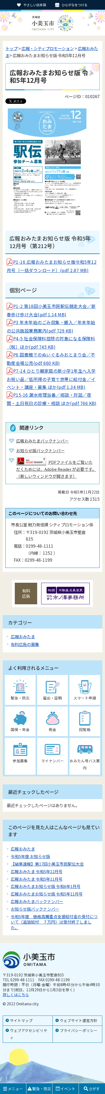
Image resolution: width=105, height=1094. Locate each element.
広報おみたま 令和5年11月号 (36, 879)
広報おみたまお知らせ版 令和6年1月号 (45, 886)
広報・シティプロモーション (48, 48)
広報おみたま (23, 636)
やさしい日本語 (34, 4)
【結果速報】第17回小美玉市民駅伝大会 (47, 864)
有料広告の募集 (25, 644)
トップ (11, 48)
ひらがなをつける (75, 4)
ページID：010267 (82, 96)
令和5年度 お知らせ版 (30, 856)
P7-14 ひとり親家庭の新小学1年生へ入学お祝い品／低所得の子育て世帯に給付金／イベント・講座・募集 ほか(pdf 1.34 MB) (51, 379)
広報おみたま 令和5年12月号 (36, 871)
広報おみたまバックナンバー (37, 901)
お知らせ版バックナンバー (35, 909)
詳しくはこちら (16, 994)
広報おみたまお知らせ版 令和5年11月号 (47, 894)
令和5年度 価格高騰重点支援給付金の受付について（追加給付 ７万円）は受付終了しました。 (54, 922)
